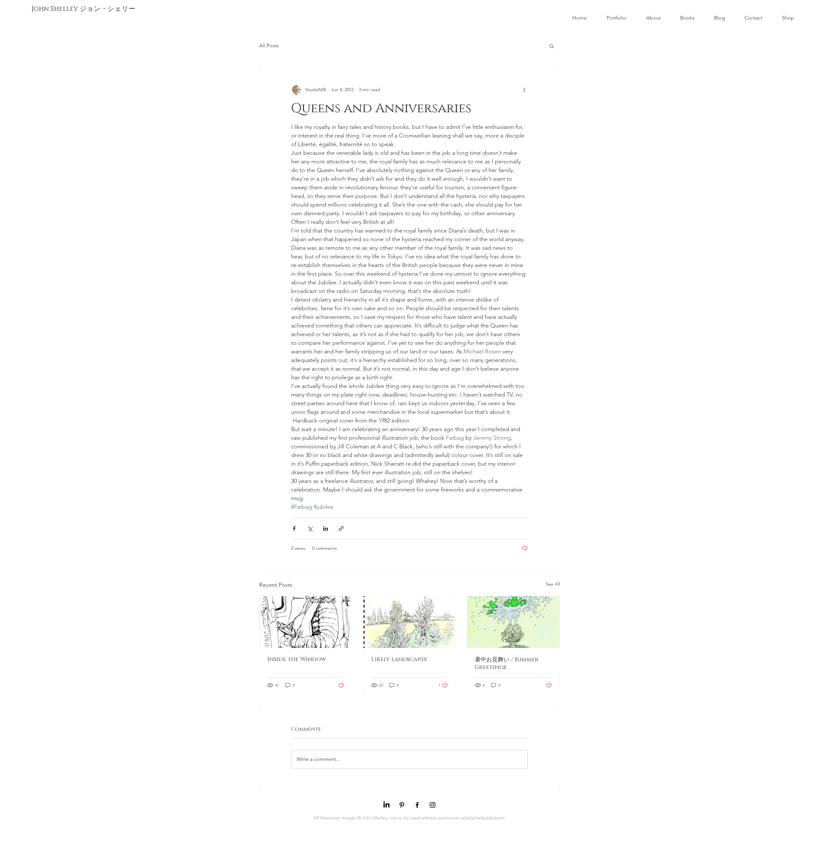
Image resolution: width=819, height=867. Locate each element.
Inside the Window (296, 659)
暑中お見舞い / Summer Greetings (506, 663)
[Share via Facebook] (294, 528)
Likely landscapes (399, 659)
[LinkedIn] (386, 805)
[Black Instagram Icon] (432, 805)
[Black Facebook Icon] (417, 805)
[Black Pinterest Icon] (402, 805)
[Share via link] (341, 528)
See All (553, 584)
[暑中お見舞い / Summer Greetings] (513, 622)
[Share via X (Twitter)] (310, 528)
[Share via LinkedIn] (325, 528)
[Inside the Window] (305, 622)
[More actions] (524, 89)
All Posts (269, 46)
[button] (552, 45)
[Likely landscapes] (409, 622)
